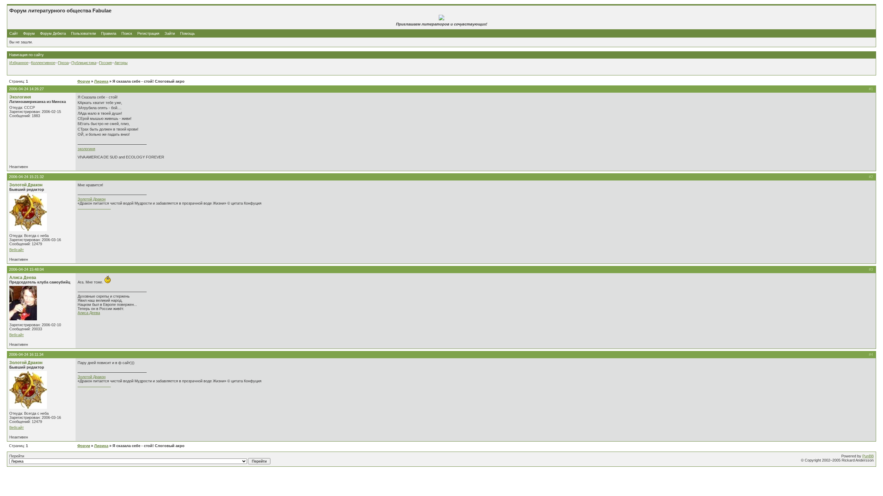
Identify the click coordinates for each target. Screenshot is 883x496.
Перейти (16, 456)
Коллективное (43, 63)
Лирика (101, 81)
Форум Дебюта (53, 33)
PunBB (868, 456)
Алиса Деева (22, 277)
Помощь (187, 33)
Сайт (14, 33)
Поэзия (105, 63)
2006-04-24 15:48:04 (26, 269)
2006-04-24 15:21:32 (26, 177)
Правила (108, 33)
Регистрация (148, 33)
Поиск (126, 33)
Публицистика (83, 63)
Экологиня (20, 97)
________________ (94, 207)
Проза (63, 63)
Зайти (170, 33)
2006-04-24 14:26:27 (26, 89)
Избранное (18, 63)
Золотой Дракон (25, 185)
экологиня (86, 149)
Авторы (121, 63)
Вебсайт (16, 250)
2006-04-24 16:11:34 (26, 354)
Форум (29, 33)
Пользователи (83, 33)
